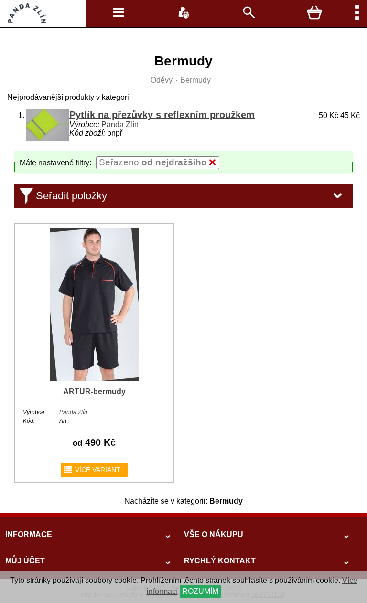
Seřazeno (153, 162)
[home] (24, 21)
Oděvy (162, 80)
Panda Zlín (120, 124)
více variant (91, 469)
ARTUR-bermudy (94, 392)
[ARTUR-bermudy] (94, 379)
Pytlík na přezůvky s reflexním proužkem (162, 114)
